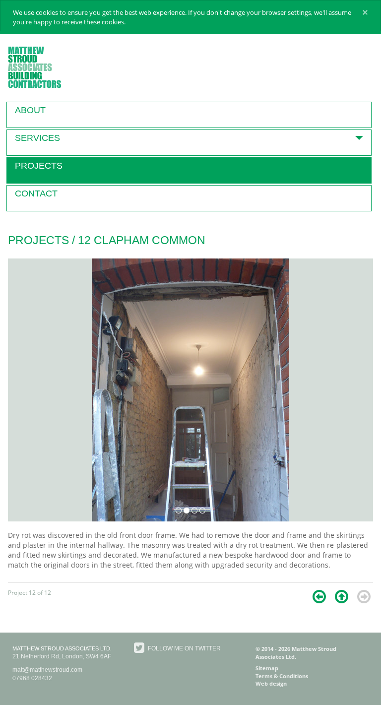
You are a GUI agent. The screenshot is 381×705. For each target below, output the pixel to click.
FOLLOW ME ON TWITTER (183, 648)
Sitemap (266, 668)
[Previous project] (319, 596)
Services (37, 138)
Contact (36, 193)
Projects (39, 166)
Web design (271, 683)
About (30, 110)
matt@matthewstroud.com (47, 669)
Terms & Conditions (281, 676)
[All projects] (341, 596)
